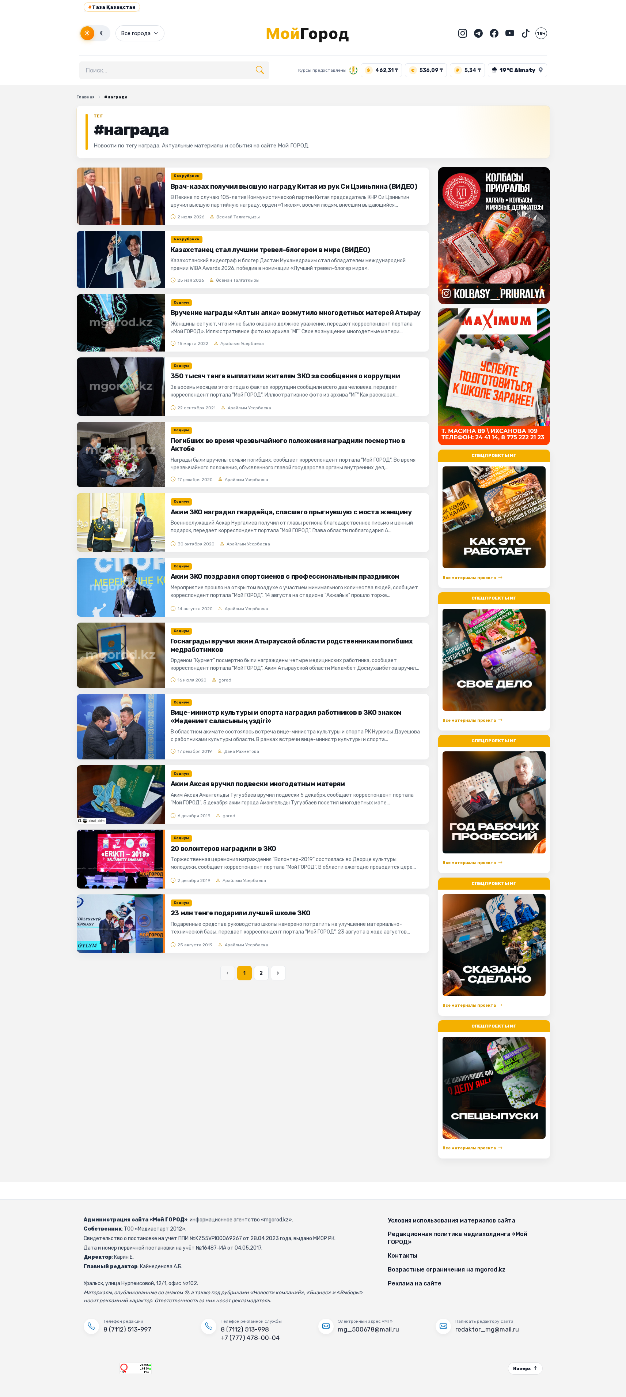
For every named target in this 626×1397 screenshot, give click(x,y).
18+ (541, 33)
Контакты (402, 1255)
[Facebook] (494, 33)
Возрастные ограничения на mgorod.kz (446, 1269)
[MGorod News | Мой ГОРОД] (313, 33)
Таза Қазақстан (112, 7)
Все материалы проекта (469, 577)
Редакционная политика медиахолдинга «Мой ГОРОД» (457, 1238)
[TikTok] (525, 33)
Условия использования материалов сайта (451, 1220)
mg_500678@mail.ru (368, 1329)
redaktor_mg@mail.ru (487, 1329)
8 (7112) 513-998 (245, 1329)
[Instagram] (462, 33)
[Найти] (260, 70)
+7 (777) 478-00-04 (250, 1337)
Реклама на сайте (414, 1283)
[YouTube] (510, 33)
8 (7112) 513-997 (127, 1329)
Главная (85, 96)
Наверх (522, 1368)
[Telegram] (478, 33)
